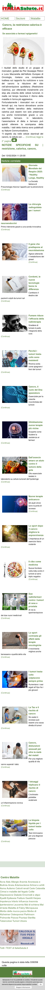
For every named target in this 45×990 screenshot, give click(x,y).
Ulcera (23, 920)
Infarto (15, 901)
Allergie (15, 881)
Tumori (15, 920)
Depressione (6, 894)
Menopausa (32, 907)
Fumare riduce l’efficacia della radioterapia (36, 318)
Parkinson (29, 914)
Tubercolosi (6, 920)
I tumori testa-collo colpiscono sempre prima (36, 676)
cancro (31, 148)
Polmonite (5, 917)
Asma (3, 888)
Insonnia (33, 901)
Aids (8, 881)
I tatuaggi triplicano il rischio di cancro (34, 786)
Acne (2, 881)
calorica (21, 148)
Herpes (37, 898)
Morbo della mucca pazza (13, 911)
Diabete (18, 894)
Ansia (11, 884)
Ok (41, 984)
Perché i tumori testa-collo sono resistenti (35, 355)
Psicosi (14, 917)
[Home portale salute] (22, 13)
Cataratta (40, 888)
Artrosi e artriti (37, 884)
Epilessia (11, 898)
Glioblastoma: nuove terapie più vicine (36, 425)
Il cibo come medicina (35, 563)
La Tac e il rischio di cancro (34, 710)
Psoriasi (23, 917)
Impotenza (5, 901)
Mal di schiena (31, 904)
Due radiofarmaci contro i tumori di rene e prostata (36, 600)
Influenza (23, 901)
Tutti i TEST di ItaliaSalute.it (14, 947)
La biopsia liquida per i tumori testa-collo (35, 824)
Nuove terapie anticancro (36, 498)
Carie (32, 888)
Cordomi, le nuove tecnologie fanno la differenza (34, 283)
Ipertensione (6, 904)
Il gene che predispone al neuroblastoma (36, 247)
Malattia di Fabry (16, 907)
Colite (31, 891)
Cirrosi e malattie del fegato (14, 891)
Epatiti (3, 898)
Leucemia (19, 904)
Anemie (23, 881)
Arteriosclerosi (22, 884)
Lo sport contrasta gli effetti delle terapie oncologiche (35, 639)
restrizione (8, 148)
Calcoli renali (22, 888)
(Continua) (5, 189)
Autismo (11, 888)
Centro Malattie (10, 877)
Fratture (21, 898)
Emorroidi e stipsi (31, 894)
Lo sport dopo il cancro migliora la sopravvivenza (36, 530)
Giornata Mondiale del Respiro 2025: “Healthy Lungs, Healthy (36, 171)
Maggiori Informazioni (23, 987)
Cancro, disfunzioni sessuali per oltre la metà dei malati (35, 749)
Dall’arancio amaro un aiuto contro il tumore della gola (36, 464)
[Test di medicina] (18, 944)
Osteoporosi (17, 914)
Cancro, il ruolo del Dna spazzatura (35, 389)
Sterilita (31, 917)
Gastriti (29, 898)
